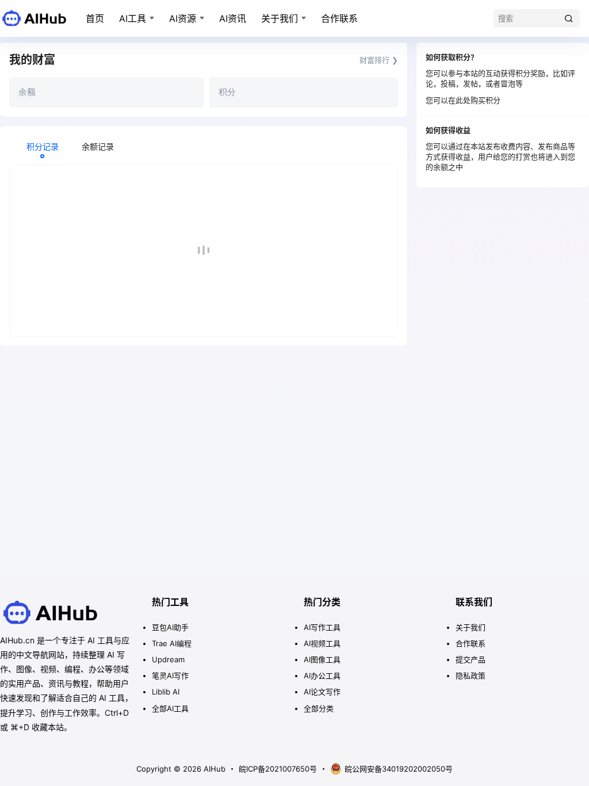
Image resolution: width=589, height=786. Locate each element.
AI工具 (132, 18)
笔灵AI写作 (170, 675)
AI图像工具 (322, 659)
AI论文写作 (322, 691)
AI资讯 (232, 18)
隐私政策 (470, 675)
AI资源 (182, 18)
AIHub (213, 768)
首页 (95, 18)
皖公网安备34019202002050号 (399, 768)
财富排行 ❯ (378, 59)
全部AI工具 (170, 708)
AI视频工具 (322, 643)
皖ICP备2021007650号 (278, 768)
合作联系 (339, 18)
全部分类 (319, 708)
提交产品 (470, 659)
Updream (168, 659)
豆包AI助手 (170, 627)
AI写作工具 (322, 627)
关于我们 (279, 18)
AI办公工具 (322, 675)
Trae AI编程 (172, 643)
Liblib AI (165, 691)
